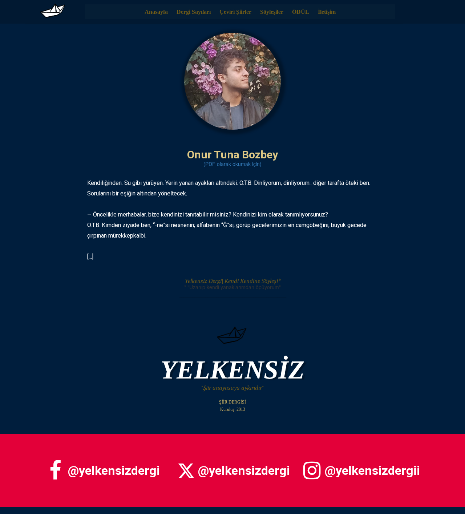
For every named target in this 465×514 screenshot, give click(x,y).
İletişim (327, 12)
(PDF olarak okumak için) (232, 163)
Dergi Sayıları (194, 12)
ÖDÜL (300, 12)
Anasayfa (156, 12)
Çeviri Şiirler (235, 12)
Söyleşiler (271, 12)
